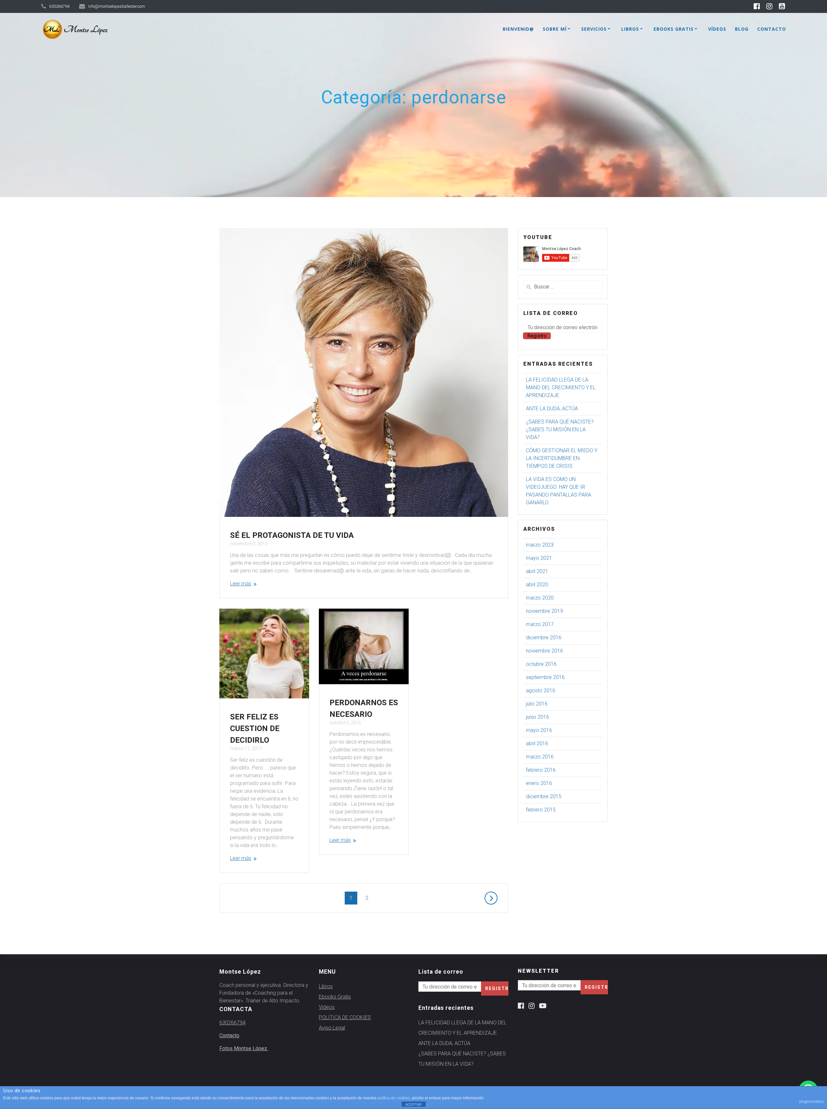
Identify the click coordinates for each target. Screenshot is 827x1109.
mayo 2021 (539, 558)
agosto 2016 (540, 690)
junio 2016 (537, 717)
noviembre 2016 (544, 651)
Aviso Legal (332, 1028)
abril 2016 (537, 743)
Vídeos (717, 29)
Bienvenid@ (518, 29)
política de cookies (393, 1098)
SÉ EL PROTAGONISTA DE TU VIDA (292, 535)
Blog (741, 29)
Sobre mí (555, 29)
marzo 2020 (540, 598)
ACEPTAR (413, 1104)
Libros (630, 29)
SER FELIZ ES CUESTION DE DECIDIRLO (254, 728)
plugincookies (811, 1101)
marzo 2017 (540, 624)
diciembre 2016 (543, 637)
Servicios (594, 29)
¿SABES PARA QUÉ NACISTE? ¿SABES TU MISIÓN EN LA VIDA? (560, 429)
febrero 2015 (541, 810)
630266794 (232, 1023)
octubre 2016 (541, 664)
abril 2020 (537, 584)
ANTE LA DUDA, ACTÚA (552, 408)
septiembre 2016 (545, 677)
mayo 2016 (539, 730)
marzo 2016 (540, 757)
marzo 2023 (540, 545)
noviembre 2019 (544, 611)
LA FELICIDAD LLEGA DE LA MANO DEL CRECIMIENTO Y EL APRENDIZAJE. (561, 387)
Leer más (240, 584)
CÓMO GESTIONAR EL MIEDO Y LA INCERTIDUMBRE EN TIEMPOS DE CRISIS (561, 458)
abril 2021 (537, 571)
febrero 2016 (541, 770)
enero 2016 (539, 783)
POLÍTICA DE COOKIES (345, 1017)
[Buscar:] (562, 286)
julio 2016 (537, 704)
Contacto (771, 29)
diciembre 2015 (543, 796)
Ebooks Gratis (674, 29)
